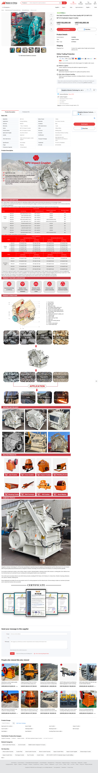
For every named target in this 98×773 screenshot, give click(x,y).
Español (20, 764)
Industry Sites (58, 762)
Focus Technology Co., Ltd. (39, 767)
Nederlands (52, 764)
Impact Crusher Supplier (71, 751)
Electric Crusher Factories (44, 751)
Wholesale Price (51, 762)
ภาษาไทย (72, 764)
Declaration (64, 767)
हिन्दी (68, 764)
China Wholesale (43, 762)
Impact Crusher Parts (7, 755)
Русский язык (36, 764)
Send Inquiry (66, 29)
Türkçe (77, 764)
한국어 (60, 764)
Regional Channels (66, 762)
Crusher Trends (40, 755)
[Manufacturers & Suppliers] (9, 2)
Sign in (95, 3)
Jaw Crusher (52, 726)
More (2, 757)
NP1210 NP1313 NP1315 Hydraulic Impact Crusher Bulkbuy (60, 755)
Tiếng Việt (82, 764)
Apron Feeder (28, 726)
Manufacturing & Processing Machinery (13, 10)
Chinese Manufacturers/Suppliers (31, 762)
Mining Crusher (34, 10)
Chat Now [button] (87, 29)
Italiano (41, 764)
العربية (56, 764)
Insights (85, 762)
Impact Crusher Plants (58, 751)
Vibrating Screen (52, 728)
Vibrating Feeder (29, 728)
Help (71, 7)
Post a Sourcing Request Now (41, 653)
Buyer (63, 7)
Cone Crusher (4, 728)
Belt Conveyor (76, 728)
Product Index (73, 762)
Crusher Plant (19, 751)
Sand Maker (4, 731)
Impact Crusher (76, 726)
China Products (21, 762)
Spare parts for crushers (6, 726)
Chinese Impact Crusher (85, 751)
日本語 (64, 764)
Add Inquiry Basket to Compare (28, 55)
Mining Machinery (25, 10)
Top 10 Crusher (30, 755)
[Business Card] (94, 118)
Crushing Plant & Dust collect (55, 731)
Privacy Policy (70, 767)
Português (25, 764)
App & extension (79, 7)
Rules (95, 7)
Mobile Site (80, 762)
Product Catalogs (22, 723)
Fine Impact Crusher (19, 755)
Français (30, 764)
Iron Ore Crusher (21, 744)
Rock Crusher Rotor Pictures (9, 744)
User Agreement (57, 767)
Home (2, 10)
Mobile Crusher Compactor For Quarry (36, 744)
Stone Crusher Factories (30, 751)
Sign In (59, 105)
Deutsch (46, 764)
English (15, 764)
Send (12, 653)
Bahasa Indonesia (88, 764)
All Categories (6, 7)
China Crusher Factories (8, 751)
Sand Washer (28, 731)
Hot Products (13, 762)
